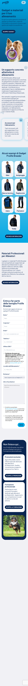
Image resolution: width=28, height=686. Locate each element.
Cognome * (6, 323)
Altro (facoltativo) (8, 382)
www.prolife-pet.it (15, 363)
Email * (5, 330)
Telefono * (6, 338)
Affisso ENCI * (14, 355)
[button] (23, 2)
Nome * (5, 315)
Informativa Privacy (11, 409)
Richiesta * (6, 374)
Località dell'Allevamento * (11, 366)
